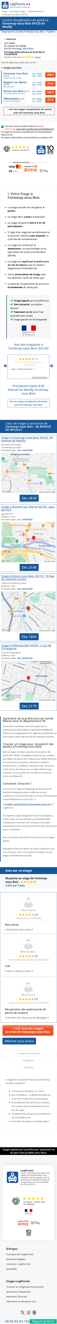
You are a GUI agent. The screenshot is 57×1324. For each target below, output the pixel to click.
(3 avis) (38, 57)
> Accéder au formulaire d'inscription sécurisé (26, 804)
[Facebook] (28, 1312)
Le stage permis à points (28, 1053)
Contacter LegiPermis (18, 1263)
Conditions (28, 1067)
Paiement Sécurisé (16, 1296)
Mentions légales (15, 1259)
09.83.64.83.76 (29, 799)
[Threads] (34, 1312)
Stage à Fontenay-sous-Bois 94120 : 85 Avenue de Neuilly (27, 439)
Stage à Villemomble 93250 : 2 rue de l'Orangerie (26, 647)
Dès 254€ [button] (29, 567)
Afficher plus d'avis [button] (19, 1041)
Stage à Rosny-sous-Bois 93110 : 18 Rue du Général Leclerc (27, 577)
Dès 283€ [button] (29, 498)
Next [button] (51, 366)
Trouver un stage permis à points (25, 1286)
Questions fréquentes (18, 1291)
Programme (28, 1060)
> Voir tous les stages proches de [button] (28, 1030)
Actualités (11, 1268)
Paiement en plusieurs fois (21, 1301)
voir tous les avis (39, 377)
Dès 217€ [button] (29, 706)
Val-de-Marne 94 (35, 11)
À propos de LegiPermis (19, 1254)
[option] (28, 364)
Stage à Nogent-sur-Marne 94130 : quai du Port (27, 508)
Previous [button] (5, 366)
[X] (23, 1312)
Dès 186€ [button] (29, 636)
